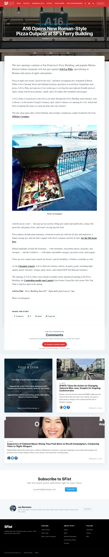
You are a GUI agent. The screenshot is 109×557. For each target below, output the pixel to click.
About (66, 529)
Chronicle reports (26, 266)
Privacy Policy (28, 552)
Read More (87, 509)
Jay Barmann (68, 24)
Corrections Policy (70, 540)
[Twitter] (89, 3)
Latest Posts (45, 529)
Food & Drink (59, 3)
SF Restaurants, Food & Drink (48, 24)
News (19, 3)
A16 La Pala (66, 69)
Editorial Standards (70, 536)
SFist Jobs (44, 533)
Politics (26, 3)
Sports (49, 3)
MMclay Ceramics (20, 116)
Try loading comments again (54, 344)
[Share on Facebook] (68, 407)
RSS (87, 536)
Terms (36, 552)
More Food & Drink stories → (28, 408)
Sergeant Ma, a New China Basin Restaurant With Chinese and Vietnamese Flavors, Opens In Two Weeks (28, 387)
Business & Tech (38, 3)
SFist (8, 527)
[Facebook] (85, 3)
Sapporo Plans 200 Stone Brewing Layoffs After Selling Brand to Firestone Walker (28, 396)
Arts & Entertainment (75, 3)
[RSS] (93, 3)
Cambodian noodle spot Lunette (39, 280)
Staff (65, 533)
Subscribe (100, 3)
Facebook (89, 529)
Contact (66, 543)
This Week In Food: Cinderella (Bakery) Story (28, 380)
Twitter (88, 533)
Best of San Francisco (48, 536)
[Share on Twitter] (65, 407)
